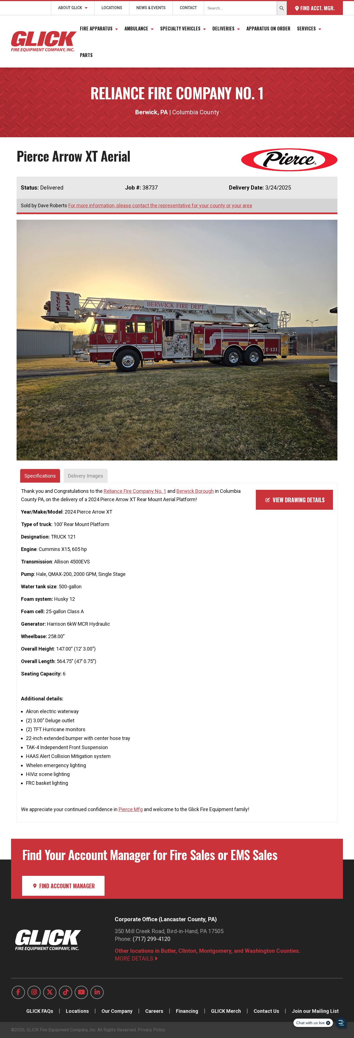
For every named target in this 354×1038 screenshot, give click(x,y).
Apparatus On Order (268, 28)
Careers (154, 1011)
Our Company (116, 1011)
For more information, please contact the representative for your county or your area (160, 205)
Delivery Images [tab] (85, 476)
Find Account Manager (66, 886)
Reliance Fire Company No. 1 (135, 491)
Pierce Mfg (131, 809)
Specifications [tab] (40, 476)
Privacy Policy (151, 1029)
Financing (187, 1011)
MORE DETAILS (135, 958)
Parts (86, 54)
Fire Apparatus (96, 28)
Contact (188, 8)
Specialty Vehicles (180, 28)
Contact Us (266, 1011)
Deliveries (223, 28)
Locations (111, 8)
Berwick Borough (195, 491)
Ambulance (136, 28)
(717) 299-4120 (151, 939)
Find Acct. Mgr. (317, 8)
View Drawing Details (298, 500)
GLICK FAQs (39, 1011)
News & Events (151, 8)
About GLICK (70, 8)
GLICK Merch (226, 1011)
